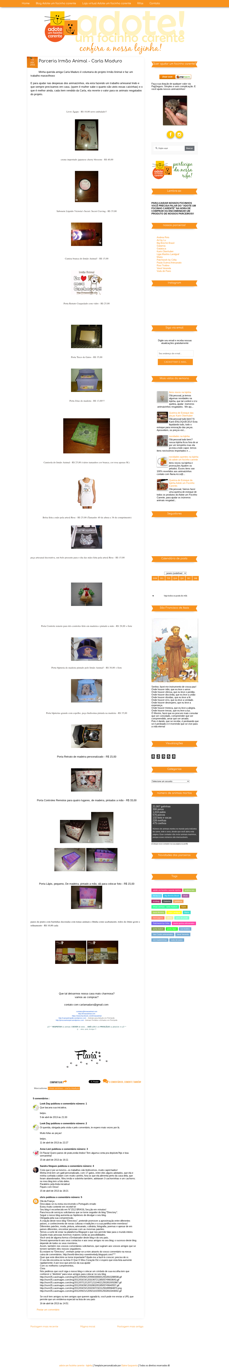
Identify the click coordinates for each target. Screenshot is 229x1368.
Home (26, 3)
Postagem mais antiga (130, 1326)
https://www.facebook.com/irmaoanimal (86, 1016)
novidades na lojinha (179, 436)
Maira (159, 257)
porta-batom (158, 929)
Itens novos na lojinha (180, 392)
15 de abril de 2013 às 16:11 (54, 1159)
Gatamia (161, 245)
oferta (169, 918)
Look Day (45, 1103)
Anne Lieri (46, 1149)
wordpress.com (78, 1020)
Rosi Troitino (163, 265)
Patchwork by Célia (167, 259)
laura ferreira (158, 912)
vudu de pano (177, 940)
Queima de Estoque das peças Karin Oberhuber (181, 414)
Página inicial (87, 1326)
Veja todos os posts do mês (175, 595)
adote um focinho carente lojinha (167, 890)
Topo (221, 1362)
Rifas (140, 3)
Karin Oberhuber (165, 251)
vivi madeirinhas (160, 940)
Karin (183, 907)
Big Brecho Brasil (172, 896)
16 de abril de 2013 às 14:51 (54, 1303)
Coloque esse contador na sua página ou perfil (169, 844)
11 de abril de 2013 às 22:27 (54, 1142)
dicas (185, 896)
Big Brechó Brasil (165, 243)
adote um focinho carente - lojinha (76, 1365)
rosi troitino (185, 929)
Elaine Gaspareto (129, 1365)
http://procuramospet (64, 1020)
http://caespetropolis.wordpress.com (72, 1018)
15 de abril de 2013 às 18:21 (54, 1190)
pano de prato (182, 918)
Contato (155, 3)
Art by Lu (161, 240)
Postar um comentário (48, 1309)
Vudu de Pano (164, 271)
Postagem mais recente (44, 1326)
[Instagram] (179, 131)
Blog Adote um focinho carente (56, 3)
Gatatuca (161, 248)
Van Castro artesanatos (163, 934)
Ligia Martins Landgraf (168, 254)
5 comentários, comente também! (124, 1082)
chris (43, 1197)
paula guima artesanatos (183, 923)
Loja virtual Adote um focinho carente (106, 3)
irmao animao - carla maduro (63, 1088)
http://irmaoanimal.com (86, 1014)
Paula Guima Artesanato (169, 262)
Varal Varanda (164, 268)
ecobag (156, 901)
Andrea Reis (163, 237)
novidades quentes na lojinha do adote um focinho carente (183, 458)
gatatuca (178, 901)
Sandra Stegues (49, 1166)
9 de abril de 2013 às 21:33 (53, 1117)
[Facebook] (171, 131)
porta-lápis (171, 929)
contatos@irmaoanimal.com (86, 1011)
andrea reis (189, 890)
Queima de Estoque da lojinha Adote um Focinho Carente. (181, 483)
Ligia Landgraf (174, 912)
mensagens (158, 918)
